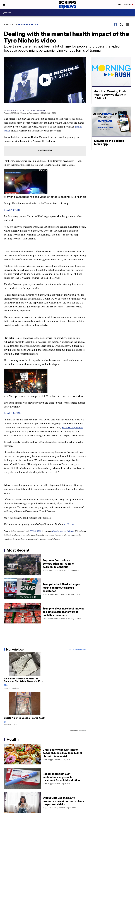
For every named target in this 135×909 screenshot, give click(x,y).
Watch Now (125, 4)
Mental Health (28, 24)
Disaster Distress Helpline (63, 530)
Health (8, 24)
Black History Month (72, 427)
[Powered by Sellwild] (82, 730)
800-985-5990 (35, 530)
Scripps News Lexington (33, 110)
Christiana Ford (14, 110)
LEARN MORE (12, 209)
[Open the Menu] (4, 4)
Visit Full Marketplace (77, 649)
